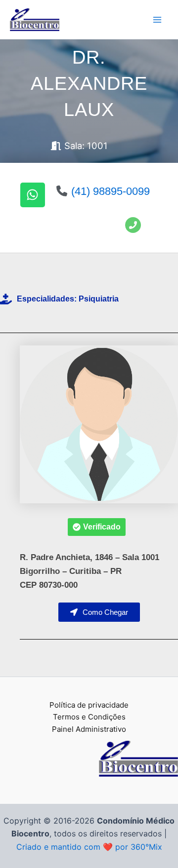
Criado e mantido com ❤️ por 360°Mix (89, 847)
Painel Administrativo (89, 729)
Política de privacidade (89, 705)
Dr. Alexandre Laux (89, 83)
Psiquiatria (99, 299)
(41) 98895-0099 (110, 191)
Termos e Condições (89, 716)
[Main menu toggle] (157, 20)
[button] (97, 527)
